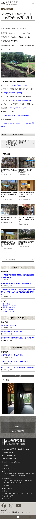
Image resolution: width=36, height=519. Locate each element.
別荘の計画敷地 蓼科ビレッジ (12, 332)
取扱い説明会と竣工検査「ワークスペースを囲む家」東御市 (26, 194)
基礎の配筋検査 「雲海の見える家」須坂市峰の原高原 (9, 194)
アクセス (18, 483)
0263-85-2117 (10, 456)
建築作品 (7, 468)
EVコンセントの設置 (8, 325)
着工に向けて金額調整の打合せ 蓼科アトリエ (18, 338)
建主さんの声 (8, 488)
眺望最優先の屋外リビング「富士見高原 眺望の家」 (8, 244)
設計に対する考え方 (10, 473)
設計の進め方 (22, 473)
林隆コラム (23, 475)
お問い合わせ (8, 499)
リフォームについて (12, 475)
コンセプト (7, 471)
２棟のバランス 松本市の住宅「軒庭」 (15, 361)
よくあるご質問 (8, 496)
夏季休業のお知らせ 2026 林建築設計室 (16, 283)
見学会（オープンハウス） (11, 307)
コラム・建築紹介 (8, 309)
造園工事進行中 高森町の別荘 (12, 355)
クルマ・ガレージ (8, 311)
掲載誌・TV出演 (24, 480)
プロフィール (8, 480)
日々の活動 (6, 304)
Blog (5, 491)
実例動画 (7, 485)
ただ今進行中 (7, 9)
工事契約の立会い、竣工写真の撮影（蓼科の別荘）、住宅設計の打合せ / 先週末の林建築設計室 (18, 292)
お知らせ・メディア (9, 306)
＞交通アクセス (7, 452)
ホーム (6, 465)
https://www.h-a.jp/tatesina (21, 100)
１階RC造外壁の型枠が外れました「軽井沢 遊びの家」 (11, 144)
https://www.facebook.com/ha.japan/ (16, 115)
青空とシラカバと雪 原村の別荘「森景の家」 (18, 367)
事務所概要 (7, 478)
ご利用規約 (4, 510)
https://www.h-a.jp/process (20, 108)
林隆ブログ (18, 267)
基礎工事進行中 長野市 (24, 142)
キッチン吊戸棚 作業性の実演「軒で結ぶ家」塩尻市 (26, 219)
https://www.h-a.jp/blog (13, 93)
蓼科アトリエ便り (18, 318)
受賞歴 (16, 480)
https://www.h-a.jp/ (19, 85)
